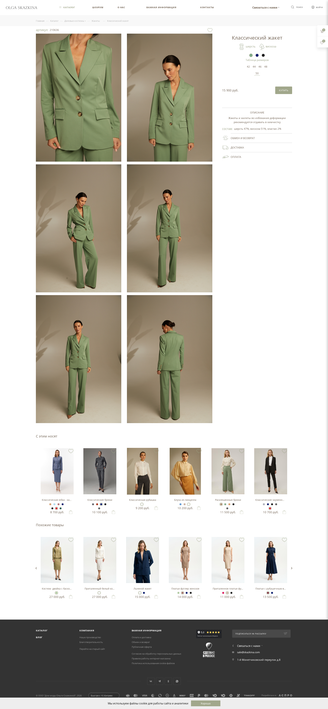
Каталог (41, 630)
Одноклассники (168, 681)
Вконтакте (151, 681)
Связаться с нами (264, 7)
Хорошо (206, 703)
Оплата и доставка (141, 637)
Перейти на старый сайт (92, 648)
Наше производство (90, 637)
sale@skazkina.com (248, 652)
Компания (86, 630)
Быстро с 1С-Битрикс (102, 695)
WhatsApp (177, 681)
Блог (39, 637)
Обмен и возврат (141, 642)
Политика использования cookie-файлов (153, 663)
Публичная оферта (142, 646)
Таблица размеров (257, 60)
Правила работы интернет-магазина (151, 658)
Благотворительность (91, 642)
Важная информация (147, 630)
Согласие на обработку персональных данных (156, 653)
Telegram (159, 681)
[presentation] (36, 568)
